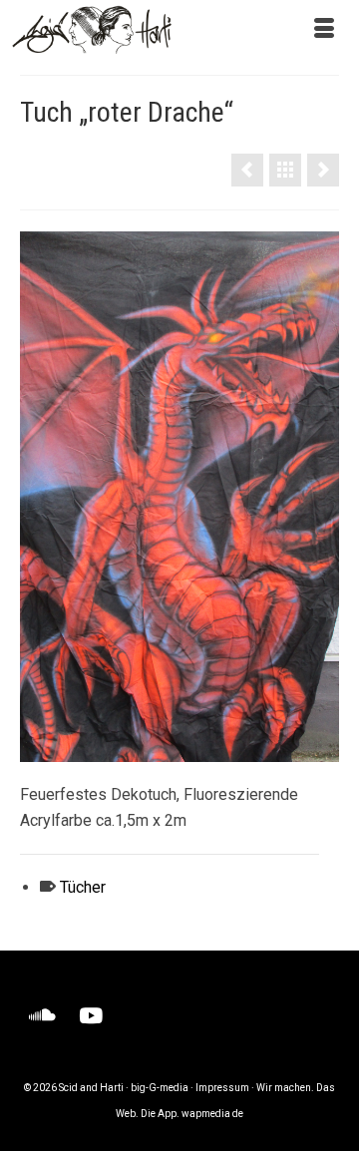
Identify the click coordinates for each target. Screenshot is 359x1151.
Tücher (83, 887)
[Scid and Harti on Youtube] (91, 1015)
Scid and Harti (91, 1087)
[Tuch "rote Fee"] (247, 170)
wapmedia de (212, 1113)
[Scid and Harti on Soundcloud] (42, 1015)
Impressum (222, 1087)
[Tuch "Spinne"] (323, 170)
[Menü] (324, 30)
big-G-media (159, 1087)
